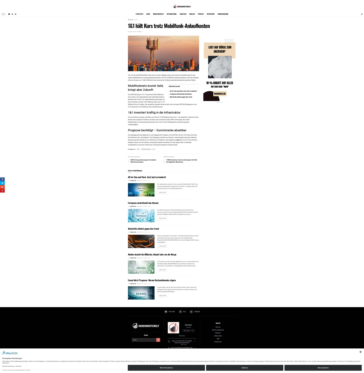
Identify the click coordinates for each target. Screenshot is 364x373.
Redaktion (133, 180)
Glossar (218, 327)
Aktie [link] (178, 140)
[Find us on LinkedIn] (15, 14)
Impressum (218, 342)
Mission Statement (218, 330)
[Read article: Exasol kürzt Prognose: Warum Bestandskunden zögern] (141, 293)
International (172, 14)
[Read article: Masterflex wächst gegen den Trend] (141, 241)
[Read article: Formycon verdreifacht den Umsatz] (141, 215)
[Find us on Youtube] (9, 14)
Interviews (211, 14)
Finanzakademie (223, 14)
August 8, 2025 (132, 32)
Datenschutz (218, 336)
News (148, 14)
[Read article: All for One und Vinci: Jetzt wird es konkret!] (141, 189)
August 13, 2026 (142, 180)
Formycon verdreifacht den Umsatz (181, 94)
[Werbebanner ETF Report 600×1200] (219, 68)
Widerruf (218, 333)
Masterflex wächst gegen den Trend (181, 97)
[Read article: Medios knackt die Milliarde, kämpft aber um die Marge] (141, 267)
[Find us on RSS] (12, 14)
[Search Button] (362, 14)
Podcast (201, 14)
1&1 (138, 149)
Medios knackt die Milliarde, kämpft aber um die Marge (152, 254)
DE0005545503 (146, 149)
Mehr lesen (163, 192)
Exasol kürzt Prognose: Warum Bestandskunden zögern (152, 280)
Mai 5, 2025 (184, 344)
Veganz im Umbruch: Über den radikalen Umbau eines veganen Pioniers (182, 342)
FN (154, 149)
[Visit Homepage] (182, 6)
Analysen (183, 14)
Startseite (139, 14)
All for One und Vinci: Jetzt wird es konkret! (183, 91)
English (192, 14)
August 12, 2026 (142, 206)
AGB (218, 339)
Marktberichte (158, 14)
